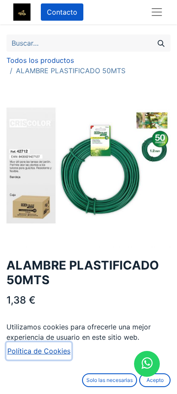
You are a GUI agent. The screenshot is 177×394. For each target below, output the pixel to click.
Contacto (62, 12)
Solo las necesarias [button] (109, 380)
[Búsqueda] (161, 43)
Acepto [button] (155, 380)
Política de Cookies (38, 351)
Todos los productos (40, 60)
